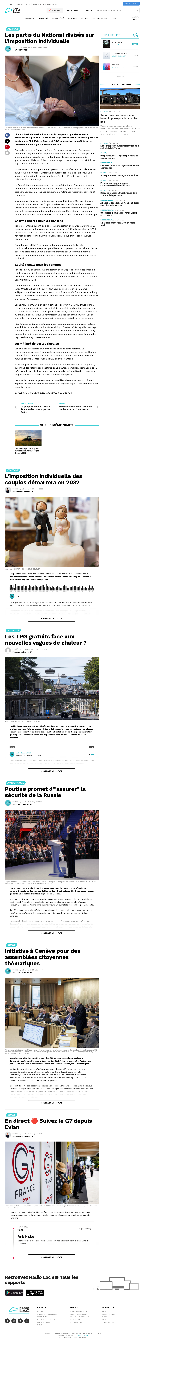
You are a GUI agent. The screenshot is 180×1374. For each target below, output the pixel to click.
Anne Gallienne (22, 652)
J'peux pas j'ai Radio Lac (79, 1317)
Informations (75, 1319)
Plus (114, 18)
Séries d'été (58, 18)
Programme (73, 10)
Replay (88, 10)
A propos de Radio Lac (46, 1319)
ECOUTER (56, 10)
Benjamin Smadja (22, 492)
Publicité (10, 4)
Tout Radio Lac (76, 1322)
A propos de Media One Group (45, 4)
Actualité (43, 18)
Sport (104, 1319)
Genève (105, 1311)
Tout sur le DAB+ (100, 18)
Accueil (40, 1311)
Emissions (29, 18)
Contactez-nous (23, 4)
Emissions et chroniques (47, 1314)
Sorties (84, 18)
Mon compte (132, 4)
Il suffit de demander (78, 1314)
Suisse (104, 1317)
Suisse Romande (108, 1314)
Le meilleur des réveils (79, 1311)
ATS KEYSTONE (22, 50)
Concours (72, 18)
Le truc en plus (108, 1322)
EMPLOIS (40, 1325)
